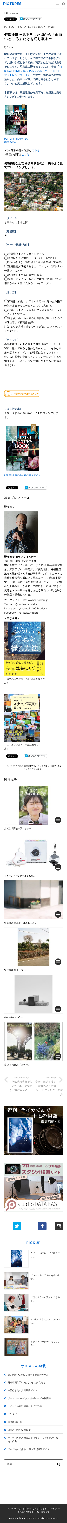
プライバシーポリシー (50, 1508)
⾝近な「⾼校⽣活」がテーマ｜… (21, 828)
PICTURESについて (15, 1508)
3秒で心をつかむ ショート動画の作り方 (28, 1374)
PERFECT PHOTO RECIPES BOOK (22, 475)
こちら (36, 150)
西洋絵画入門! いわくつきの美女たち (26, 1382)
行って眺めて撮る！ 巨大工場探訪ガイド (28, 1449)
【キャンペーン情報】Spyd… (19, 875)
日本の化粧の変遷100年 (20, 1429)
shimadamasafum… (14, 1017)
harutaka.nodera (29, 612)
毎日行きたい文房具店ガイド (22, 1390)
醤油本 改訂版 (15, 1422)
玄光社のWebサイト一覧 (28, 1512)
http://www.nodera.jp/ (35, 600)
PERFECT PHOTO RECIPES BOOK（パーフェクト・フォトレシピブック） (33, 71)
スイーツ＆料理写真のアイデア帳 (25, 1406)
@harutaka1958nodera (33, 608)
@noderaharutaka (26, 604)
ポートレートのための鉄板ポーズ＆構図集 (29, 1398)
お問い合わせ (32, 1508)
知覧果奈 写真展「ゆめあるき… (20, 923)
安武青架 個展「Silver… (16, 970)
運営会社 (45, 1512)
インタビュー (14, 1414)
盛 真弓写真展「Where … (17, 1064)
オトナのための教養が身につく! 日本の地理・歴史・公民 (33, 1439)
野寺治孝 (8, 47)
